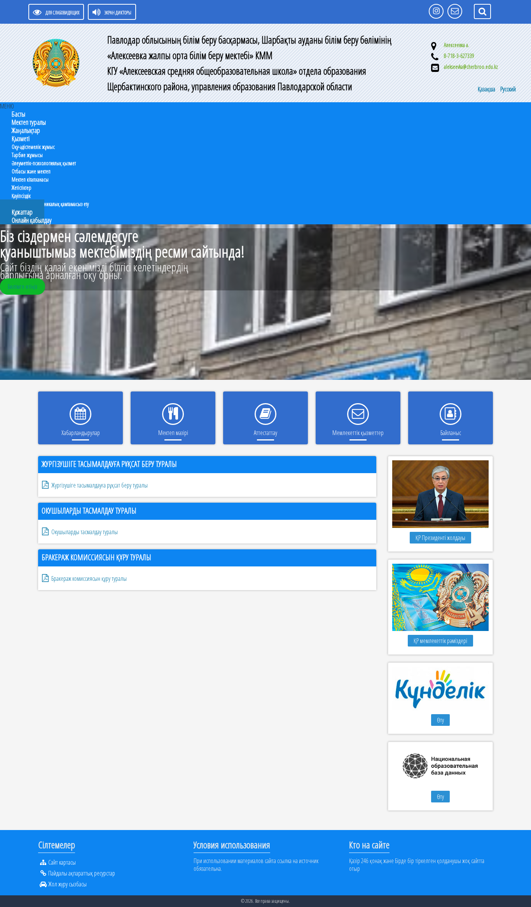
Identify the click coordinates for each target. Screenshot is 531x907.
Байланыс (450, 432)
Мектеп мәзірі (173, 432)
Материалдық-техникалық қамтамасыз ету (50, 204)
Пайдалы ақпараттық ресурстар (81, 873)
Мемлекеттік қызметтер (358, 432)
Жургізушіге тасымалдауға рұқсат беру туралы (109, 464)
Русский (508, 89)
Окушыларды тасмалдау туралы (89, 510)
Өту (440, 720)
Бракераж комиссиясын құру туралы (96, 557)
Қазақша (487, 89)
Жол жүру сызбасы (67, 884)
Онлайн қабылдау (32, 220)
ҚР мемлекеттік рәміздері (440, 640)
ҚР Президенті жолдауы (440, 537)
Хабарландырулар (80, 432)
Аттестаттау (265, 432)
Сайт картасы (62, 862)
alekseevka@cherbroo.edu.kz (471, 66)
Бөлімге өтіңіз (22, 286)
